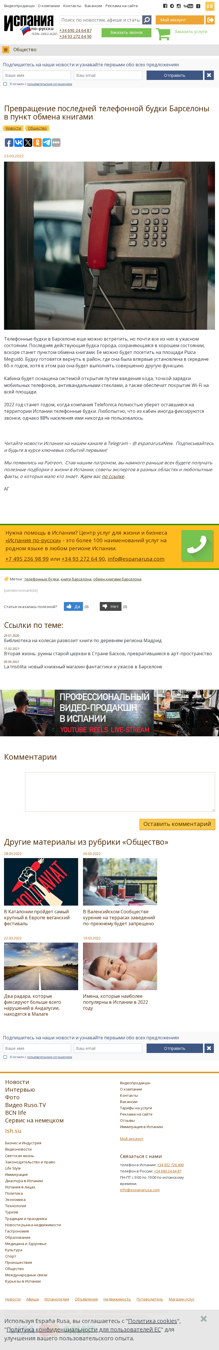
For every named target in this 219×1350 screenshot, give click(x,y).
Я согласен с (41, 84)
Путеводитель (150, 1299)
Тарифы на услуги (136, 1107)
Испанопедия (56, 1299)
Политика (14, 1193)
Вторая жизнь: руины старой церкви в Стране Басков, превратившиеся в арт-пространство (108, 653)
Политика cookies (152, 1321)
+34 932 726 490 (170, 1164)
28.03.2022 (13, 853)
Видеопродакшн (19, 5)
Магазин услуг (181, 1299)
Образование (18, 1237)
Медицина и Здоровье (25, 1243)
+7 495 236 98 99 (27, 558)
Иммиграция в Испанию (141, 1126)
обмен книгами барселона (117, 579)
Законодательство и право (30, 1161)
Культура (13, 1249)
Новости (13, 1299)
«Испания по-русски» (33, 540)
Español (210, 4)
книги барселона (76, 579)
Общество (24, 49)
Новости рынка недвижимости (33, 1224)
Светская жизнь (19, 1155)
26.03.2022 (92, 853)
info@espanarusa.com (136, 558)
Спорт (10, 1256)
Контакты (72, 5)
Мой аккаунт (131, 1138)
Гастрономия (17, 1231)
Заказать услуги (191, 31)
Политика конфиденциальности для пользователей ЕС (84, 1329)
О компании (49, 5)
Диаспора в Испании (24, 1180)
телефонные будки (41, 579)
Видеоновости (18, 1149)
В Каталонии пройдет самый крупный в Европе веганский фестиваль (37, 917)
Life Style (13, 1168)
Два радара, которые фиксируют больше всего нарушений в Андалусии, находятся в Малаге (32, 1005)
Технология (15, 1205)
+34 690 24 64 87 (75, 30)
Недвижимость (117, 1299)
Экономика (15, 1199)
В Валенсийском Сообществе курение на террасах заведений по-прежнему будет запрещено (119, 917)
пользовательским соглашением (49, 84)
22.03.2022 (13, 938)
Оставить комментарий (177, 824)
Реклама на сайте (122, 5)
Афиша (32, 1299)
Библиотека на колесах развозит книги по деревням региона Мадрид (83, 640)
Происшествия (18, 1262)
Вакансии (93, 5)
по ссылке (113, 476)
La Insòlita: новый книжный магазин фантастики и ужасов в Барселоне (83, 666)
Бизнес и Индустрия (23, 1142)
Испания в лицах (20, 1187)
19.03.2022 (92, 938)
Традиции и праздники (26, 1218)
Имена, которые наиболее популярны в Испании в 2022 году (115, 1002)
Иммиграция (16, 1174)
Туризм (11, 1212)
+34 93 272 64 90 (75, 36)
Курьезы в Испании (23, 1281)
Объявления (86, 1299)
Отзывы (127, 1120)
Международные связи (26, 1274)
